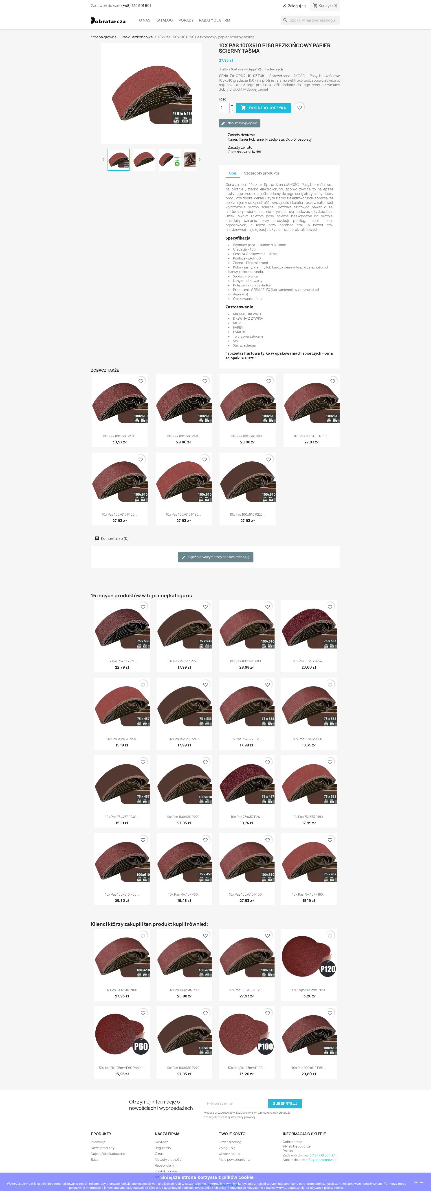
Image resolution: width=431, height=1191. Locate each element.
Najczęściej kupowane (108, 1154)
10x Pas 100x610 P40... (119, 436)
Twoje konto (232, 1133)
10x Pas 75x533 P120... (246, 739)
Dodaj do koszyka (263, 107)
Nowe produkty (102, 1148)
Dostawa (161, 1142)
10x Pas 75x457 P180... (308, 894)
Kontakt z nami (166, 1171)
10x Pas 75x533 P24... (309, 661)
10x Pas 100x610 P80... (247, 436)
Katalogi (165, 20)
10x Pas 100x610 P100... (311, 436)
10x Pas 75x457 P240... (122, 817)
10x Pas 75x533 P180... (308, 817)
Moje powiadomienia (234, 1159)
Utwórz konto (229, 1154)
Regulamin (163, 1148)
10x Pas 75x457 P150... (122, 739)
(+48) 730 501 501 (136, 5)
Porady (186, 20)
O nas (144, 20)
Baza (94, 1159)
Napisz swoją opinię (242, 123)
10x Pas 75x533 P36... (122, 661)
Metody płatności (168, 1159)
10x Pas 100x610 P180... (183, 514)
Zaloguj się (227, 1148)
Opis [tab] (233, 173)
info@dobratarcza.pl (321, 1160)
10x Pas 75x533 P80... (309, 739)
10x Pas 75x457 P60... (184, 894)
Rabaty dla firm (214, 20)
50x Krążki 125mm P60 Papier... (122, 1068)
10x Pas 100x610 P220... (247, 514)
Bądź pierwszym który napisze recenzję (218, 557)
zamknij (418, 1182)
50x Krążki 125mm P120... (309, 990)
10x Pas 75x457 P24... (247, 817)
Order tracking (230, 1142)
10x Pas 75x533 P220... (184, 661)
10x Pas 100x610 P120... (119, 514)
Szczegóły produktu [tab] (261, 173)
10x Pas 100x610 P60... (184, 436)
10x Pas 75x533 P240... (184, 739)
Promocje (98, 1142)
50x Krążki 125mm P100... (246, 1068)
